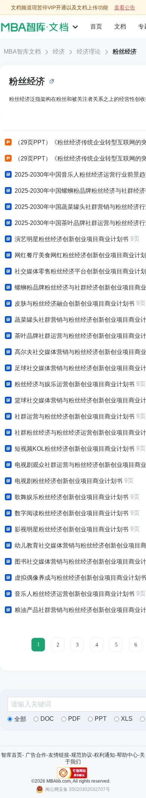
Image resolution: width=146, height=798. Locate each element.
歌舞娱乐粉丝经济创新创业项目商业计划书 (71, 497)
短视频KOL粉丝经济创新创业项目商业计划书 (74, 449)
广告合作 (35, 755)
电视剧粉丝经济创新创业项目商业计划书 (68, 481)
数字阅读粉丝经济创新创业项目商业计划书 (71, 513)
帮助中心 (127, 755)
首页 (96, 26)
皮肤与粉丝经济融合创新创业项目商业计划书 (74, 303)
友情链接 (58, 755)
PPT (101, 719)
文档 (120, 26)
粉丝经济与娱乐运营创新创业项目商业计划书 (74, 384)
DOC (47, 719)
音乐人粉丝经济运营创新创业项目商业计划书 (74, 594)
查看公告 (124, 7)
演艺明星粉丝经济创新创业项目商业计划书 (71, 239)
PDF (74, 719)
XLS (127, 719)
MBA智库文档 (22, 51)
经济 (59, 51)
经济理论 (89, 51)
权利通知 (104, 755)
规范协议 (81, 755)
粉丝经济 (125, 51)
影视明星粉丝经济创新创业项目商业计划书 (71, 529)
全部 (20, 719)
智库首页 (11, 755)
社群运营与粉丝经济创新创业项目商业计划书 (74, 416)
